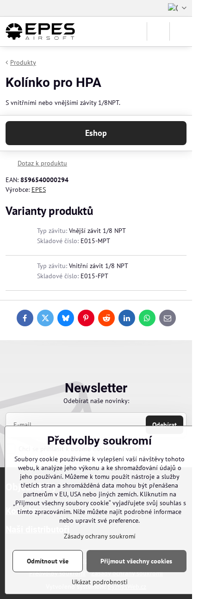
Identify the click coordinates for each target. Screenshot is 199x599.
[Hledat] (158, 31)
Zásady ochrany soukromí (100, 536)
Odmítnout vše (47, 561)
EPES (38, 189)
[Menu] (181, 31)
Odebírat (164, 425)
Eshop (96, 133)
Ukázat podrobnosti (100, 582)
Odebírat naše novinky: (96, 401)
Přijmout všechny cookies (136, 561)
